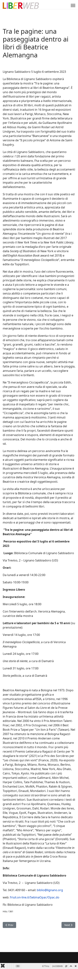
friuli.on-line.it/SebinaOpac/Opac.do (34, 897)
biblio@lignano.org (50, 890)
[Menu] (73, 5)
